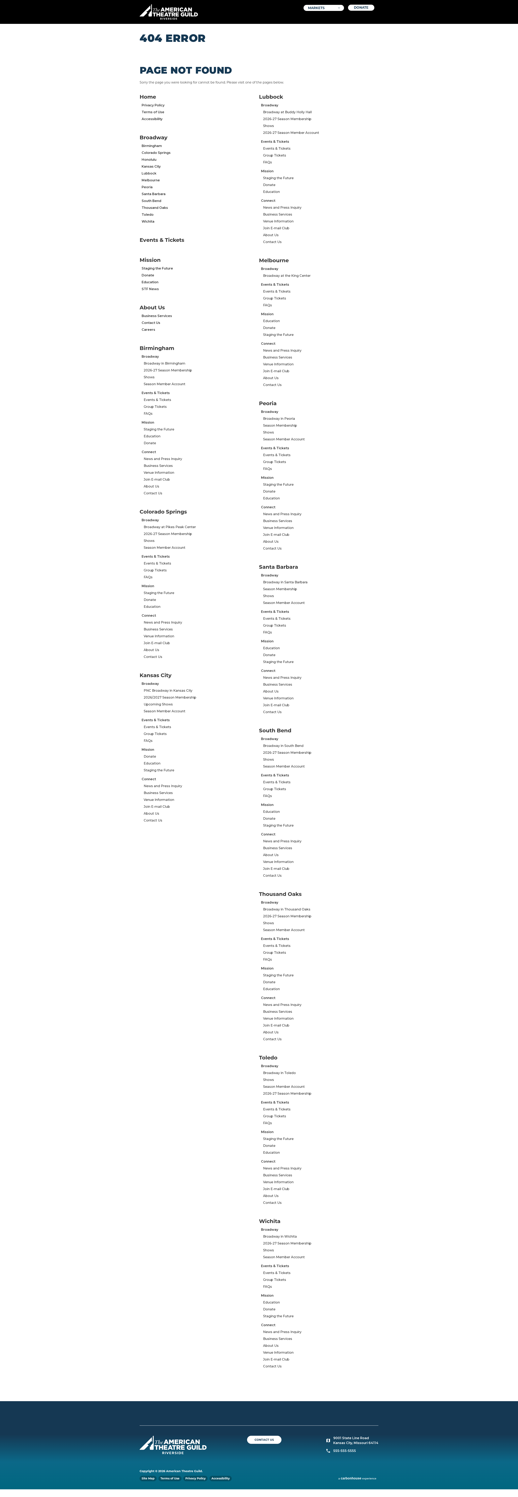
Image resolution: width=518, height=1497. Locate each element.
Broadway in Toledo (279, 1073)
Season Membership (280, 425)
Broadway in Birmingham (164, 363)
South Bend (151, 201)
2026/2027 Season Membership (170, 697)
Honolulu (149, 160)
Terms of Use (153, 112)
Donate (361, 8)
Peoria (147, 187)
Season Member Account (164, 384)
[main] (259, 712)
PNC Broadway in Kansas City (168, 690)
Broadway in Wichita (280, 1236)
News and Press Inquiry (163, 459)
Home (148, 97)
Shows (149, 377)
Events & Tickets (162, 240)
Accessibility (152, 119)
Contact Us (151, 323)
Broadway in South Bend (283, 746)
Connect (149, 452)
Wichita (148, 221)
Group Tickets (155, 407)
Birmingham (152, 146)
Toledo (148, 215)
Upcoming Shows (158, 704)
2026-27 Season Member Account (291, 133)
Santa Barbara (154, 194)
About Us (152, 307)
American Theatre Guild (169, 10)
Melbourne (151, 180)
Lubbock (149, 173)
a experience (357, 1478)
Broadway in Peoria (279, 419)
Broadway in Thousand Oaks (286, 909)
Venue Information (159, 473)
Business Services (157, 316)
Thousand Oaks (155, 208)
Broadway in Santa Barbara (285, 582)
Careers (148, 330)
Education (150, 282)
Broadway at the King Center (287, 276)
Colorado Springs (156, 153)
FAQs (148, 413)
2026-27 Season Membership (168, 370)
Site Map (148, 1478)
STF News (150, 289)
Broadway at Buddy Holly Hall (287, 112)
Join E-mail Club (157, 479)
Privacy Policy (153, 105)
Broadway (154, 137)
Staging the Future (157, 268)
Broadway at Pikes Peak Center (170, 527)
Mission (150, 260)
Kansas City (151, 166)
